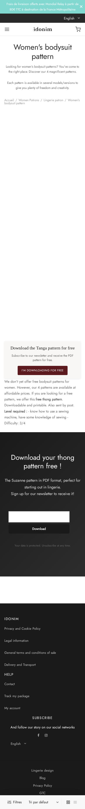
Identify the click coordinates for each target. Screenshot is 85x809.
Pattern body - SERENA (54, 168)
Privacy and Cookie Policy (22, 628)
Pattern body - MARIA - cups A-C (57, 246)
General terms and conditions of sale (30, 652)
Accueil (9, 100)
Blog (42, 778)
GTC (42, 793)
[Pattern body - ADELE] (22, 135)
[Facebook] (38, 736)
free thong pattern (49, 399)
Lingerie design (42, 770)
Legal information (16, 640)
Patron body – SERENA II (15, 246)
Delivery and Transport (20, 664)
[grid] (68, 802)
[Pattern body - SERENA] (62, 135)
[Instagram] (46, 736)
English (69, 18)
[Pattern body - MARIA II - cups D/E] (22, 290)
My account (12, 708)
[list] (75, 802)
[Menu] (7, 29)
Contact (9, 684)
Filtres (17, 802)
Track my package (16, 696)
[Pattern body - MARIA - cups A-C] (62, 212)
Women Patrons (29, 100)
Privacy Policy (42, 785)
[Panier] (78, 29)
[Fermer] (81, 6)
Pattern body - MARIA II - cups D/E (19, 323)
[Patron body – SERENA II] (22, 213)
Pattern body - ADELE (14, 168)
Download (39, 529)
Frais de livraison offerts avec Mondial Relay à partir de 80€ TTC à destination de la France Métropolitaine (42, 6)
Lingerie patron (53, 100)
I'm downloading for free (43, 370)
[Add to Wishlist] (39, 167)
